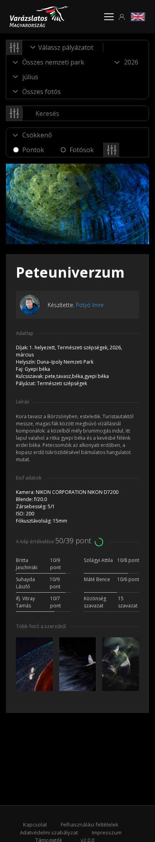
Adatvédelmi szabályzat (49, 832)
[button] (122, 17)
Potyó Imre (90, 305)
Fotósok (82, 149)
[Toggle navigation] (109, 17)
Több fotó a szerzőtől (41, 626)
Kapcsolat (35, 824)
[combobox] (62, 47)
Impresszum (107, 832)
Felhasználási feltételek (89, 824)
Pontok (33, 149)
